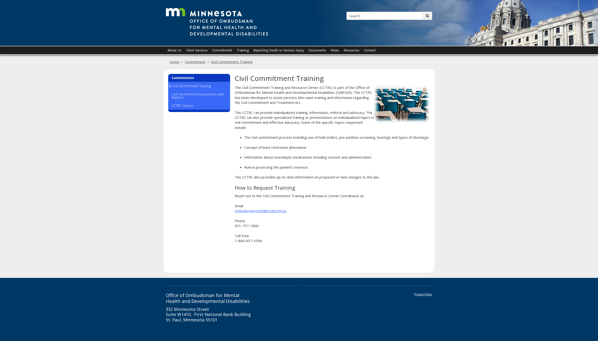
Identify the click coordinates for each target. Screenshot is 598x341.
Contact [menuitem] (370, 50)
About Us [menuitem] (174, 50)
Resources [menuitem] (352, 50)
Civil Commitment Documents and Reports (198, 96)
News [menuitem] (335, 50)
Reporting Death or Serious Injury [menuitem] (278, 50)
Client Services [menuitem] (197, 50)
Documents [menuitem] (317, 50)
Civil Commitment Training (232, 61)
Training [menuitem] (243, 50)
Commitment (195, 61)
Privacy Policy (423, 294)
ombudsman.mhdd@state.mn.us (260, 210)
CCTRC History (182, 105)
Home (174, 61)
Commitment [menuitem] (222, 50)
